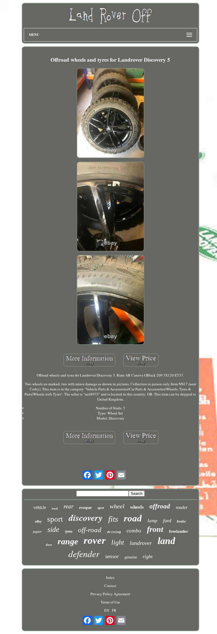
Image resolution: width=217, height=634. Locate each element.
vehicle (39, 507)
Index (110, 577)
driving (114, 532)
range (68, 541)
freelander (178, 531)
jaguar (37, 532)
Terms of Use (110, 602)
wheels (137, 507)
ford (167, 520)
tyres (68, 531)
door (49, 544)
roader (182, 507)
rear (68, 506)
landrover (141, 543)
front (155, 529)
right (148, 556)
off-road (89, 530)
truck (55, 508)
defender (83, 553)
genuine (131, 557)
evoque (85, 507)
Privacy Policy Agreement (110, 593)
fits (113, 518)
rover (95, 540)
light (117, 542)
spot (100, 508)
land (166, 541)
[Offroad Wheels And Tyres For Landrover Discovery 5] (110, 113)
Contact (110, 585)
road (133, 518)
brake (181, 521)
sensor (112, 556)
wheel (117, 506)
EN (106, 610)
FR (114, 610)
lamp (152, 520)
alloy (38, 521)
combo (134, 531)
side (53, 529)
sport (55, 519)
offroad (159, 506)
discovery (86, 517)
